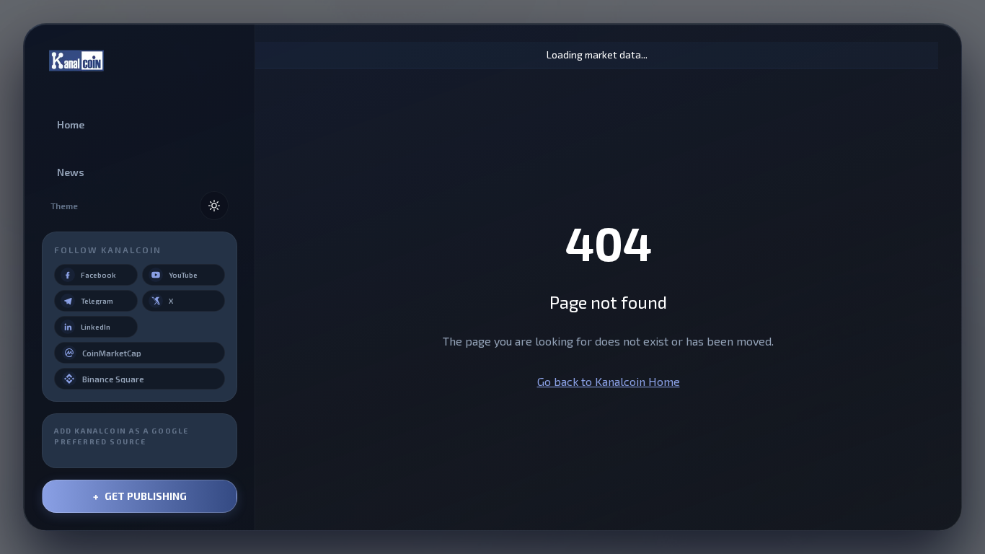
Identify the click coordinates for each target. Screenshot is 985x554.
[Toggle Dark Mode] (214, 205)
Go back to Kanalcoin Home (608, 381)
